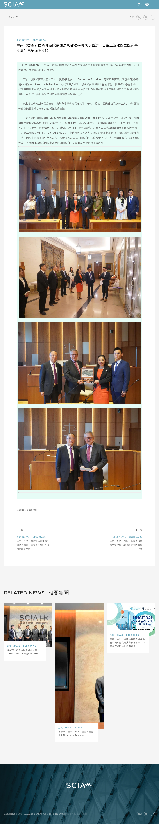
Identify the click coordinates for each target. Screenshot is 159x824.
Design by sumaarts (76, 814)
